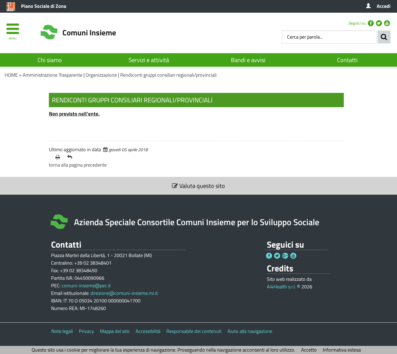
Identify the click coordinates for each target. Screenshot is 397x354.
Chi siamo (50, 60)
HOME (11, 75)
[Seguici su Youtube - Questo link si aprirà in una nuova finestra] (387, 23)
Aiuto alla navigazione (249, 331)
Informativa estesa (342, 349)
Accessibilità (148, 331)
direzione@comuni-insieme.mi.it (124, 293)
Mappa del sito (115, 331)
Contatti (347, 60)
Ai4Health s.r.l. (281, 286)
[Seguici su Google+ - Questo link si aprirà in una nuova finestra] (285, 256)
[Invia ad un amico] (71, 157)
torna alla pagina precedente (78, 164)
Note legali (62, 331)
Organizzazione (101, 75)
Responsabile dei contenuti (193, 331)
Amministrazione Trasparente (52, 75)
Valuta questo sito (201, 185)
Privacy (86, 331)
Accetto (309, 349)
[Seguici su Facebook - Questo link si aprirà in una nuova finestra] (371, 23)
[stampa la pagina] (59, 157)
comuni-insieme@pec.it (86, 285)
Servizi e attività (149, 60)
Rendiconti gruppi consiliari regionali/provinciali (168, 75)
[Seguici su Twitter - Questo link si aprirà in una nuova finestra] (379, 23)
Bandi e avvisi (248, 60)
